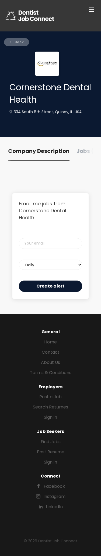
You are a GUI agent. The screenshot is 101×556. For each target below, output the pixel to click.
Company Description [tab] (38, 151)
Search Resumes (50, 407)
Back (19, 42)
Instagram (54, 496)
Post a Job (50, 397)
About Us (50, 362)
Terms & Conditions (50, 373)
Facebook (54, 486)
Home (50, 342)
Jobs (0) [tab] (88, 151)
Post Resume (50, 452)
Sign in (50, 417)
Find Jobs (51, 442)
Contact (51, 352)
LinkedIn (54, 507)
